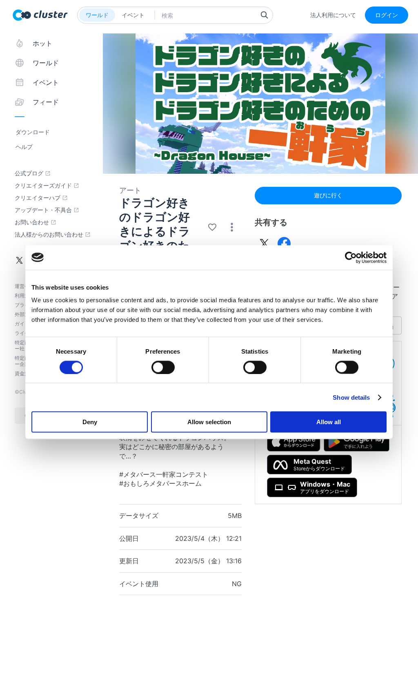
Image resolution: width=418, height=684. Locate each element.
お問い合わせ (32, 222)
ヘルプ (24, 146)
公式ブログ (29, 173)
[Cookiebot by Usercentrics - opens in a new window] (351, 257)
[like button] (212, 227)
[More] (232, 227)
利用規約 (24, 295)
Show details (351, 397)
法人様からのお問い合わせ (49, 234)
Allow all (328, 421)
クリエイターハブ (37, 198)
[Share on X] (264, 243)
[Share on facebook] (284, 243)
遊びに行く (328, 195)
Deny (89, 421)
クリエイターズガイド (43, 185)
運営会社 (24, 286)
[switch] (163, 367)
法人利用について (333, 15)
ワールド (97, 14)
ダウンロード (33, 131)
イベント (133, 14)
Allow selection (209, 421)
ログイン (386, 14)
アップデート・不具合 (43, 210)
